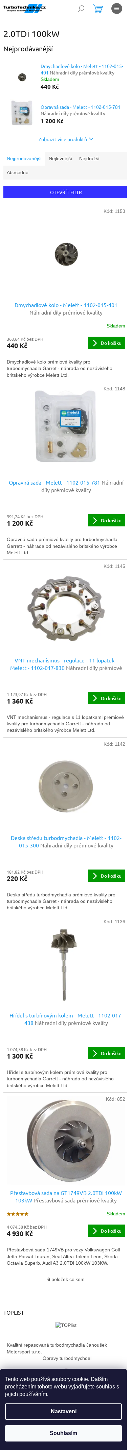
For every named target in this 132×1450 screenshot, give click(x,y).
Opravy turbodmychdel (67, 1358)
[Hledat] (81, 8)
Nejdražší (89, 158)
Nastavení (63, 1411)
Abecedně (17, 172)
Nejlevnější (60, 158)
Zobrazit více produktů (63, 139)
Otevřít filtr (66, 192)
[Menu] (117, 8)
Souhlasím (63, 1433)
